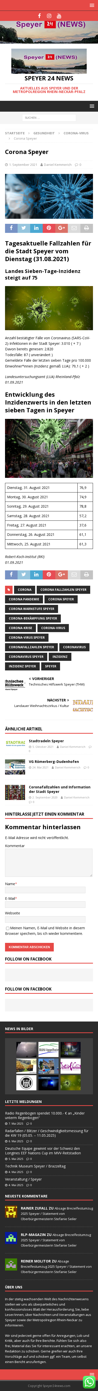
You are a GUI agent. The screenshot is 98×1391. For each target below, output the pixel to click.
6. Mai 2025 (16, 1141)
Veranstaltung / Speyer (23, 1179)
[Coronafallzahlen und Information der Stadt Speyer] (15, 792)
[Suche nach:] (49, 117)
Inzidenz (60, 657)
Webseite (12, 913)
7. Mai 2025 (16, 1123)
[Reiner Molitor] (11, 1267)
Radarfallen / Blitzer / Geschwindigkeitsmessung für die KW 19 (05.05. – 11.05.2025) (46, 1133)
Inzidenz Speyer (22, 666)
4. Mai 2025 (16, 1172)
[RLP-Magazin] (11, 1241)
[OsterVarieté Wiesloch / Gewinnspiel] (71, 1066)
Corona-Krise (20, 628)
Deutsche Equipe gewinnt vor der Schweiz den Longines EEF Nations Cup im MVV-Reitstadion (43, 1150)
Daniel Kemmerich (58, 164)
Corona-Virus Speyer (27, 637)
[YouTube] (59, 16)
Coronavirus (74, 647)
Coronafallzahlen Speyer (31, 647)
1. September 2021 (23, 164)
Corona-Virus (53, 628)
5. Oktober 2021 (43, 747)
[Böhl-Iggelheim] (48, 1049)
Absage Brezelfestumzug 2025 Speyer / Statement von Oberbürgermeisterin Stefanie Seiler (57, 1213)
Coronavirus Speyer (26, 657)
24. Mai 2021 (40, 767)
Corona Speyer (61, 599)
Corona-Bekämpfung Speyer (33, 618)
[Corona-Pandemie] (71, 1082)
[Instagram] (49, 16)
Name (10, 883)
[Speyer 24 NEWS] (49, 40)
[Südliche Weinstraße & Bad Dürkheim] (26, 1066)
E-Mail (10, 898)
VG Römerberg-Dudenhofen (54, 761)
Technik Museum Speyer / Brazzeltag (35, 1166)
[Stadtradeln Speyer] (15, 744)
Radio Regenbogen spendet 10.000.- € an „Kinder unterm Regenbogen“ (45, 1115)
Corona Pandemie (24, 599)
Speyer (50, 666)
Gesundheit (44, 133)
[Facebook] (39, 16)
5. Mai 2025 (16, 1159)
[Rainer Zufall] (11, 1215)
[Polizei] (48, 1066)
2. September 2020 (45, 797)
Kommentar (15, 845)
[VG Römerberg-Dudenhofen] (15, 767)
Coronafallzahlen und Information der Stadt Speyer (59, 789)
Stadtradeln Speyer (46, 740)
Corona (24, 590)
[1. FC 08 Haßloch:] (26, 1082)
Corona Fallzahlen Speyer (63, 590)
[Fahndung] (48, 1082)
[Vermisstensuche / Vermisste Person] (71, 1049)
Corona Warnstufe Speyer (31, 609)
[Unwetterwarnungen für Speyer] (26, 1049)
